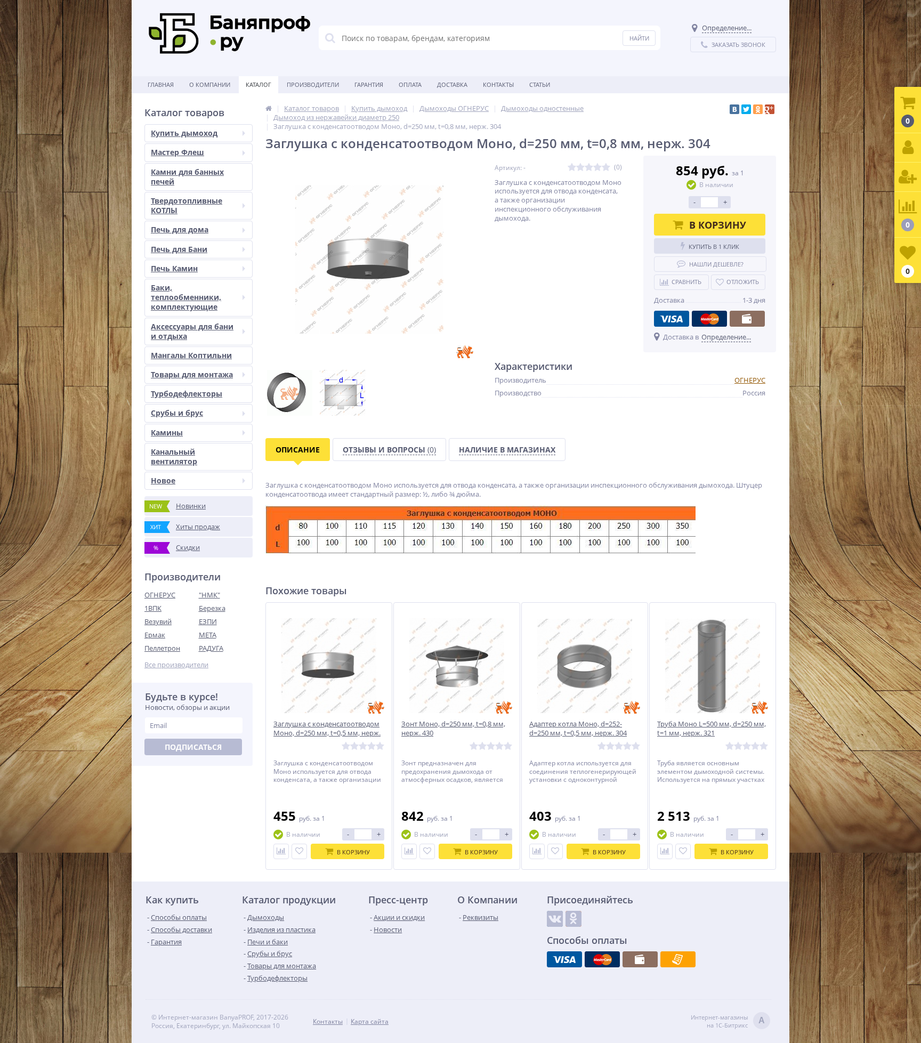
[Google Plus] (769, 109)
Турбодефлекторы (186, 394)
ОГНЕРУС (159, 595)
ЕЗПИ (208, 621)
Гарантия (368, 84)
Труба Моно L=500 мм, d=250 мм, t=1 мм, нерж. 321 (711, 728)
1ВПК (152, 608)
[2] (580, 168)
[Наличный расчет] (747, 319)
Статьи (539, 84)
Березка (212, 608)
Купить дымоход (184, 133)
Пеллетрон (162, 648)
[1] (572, 168)
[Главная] (268, 108)
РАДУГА (211, 648)
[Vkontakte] (555, 919)
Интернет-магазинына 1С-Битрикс (728, 1021)
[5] (606, 168)
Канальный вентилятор (174, 456)
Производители (313, 84)
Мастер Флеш (177, 152)
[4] (597, 168)
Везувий (158, 621)
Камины (167, 432)
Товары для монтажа (192, 374)
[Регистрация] (907, 177)
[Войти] (907, 148)
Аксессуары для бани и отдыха (192, 331)
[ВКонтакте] (734, 109)
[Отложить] (299, 851)
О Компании (209, 84)
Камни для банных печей (187, 177)
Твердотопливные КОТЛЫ (186, 205)
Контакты (498, 84)
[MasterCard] (709, 319)
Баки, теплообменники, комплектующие (186, 297)
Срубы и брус (177, 413)
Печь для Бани (179, 249)
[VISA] (671, 319)
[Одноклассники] (758, 109)
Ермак (154, 635)
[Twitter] (746, 109)
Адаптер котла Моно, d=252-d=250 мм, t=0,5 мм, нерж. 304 (578, 728)
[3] (589, 168)
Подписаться (193, 747)
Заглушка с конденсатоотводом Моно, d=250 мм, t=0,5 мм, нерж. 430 (327, 733)
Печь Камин (174, 268)
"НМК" (209, 595)
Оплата (410, 84)
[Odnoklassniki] (573, 919)
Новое (163, 480)
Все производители (176, 664)
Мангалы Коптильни (191, 355)
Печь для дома (179, 229)
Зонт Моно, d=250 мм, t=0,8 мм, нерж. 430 (453, 728)
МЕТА (207, 635)
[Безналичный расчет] (678, 959)
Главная (161, 84)
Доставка (452, 84)
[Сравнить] (281, 851)
